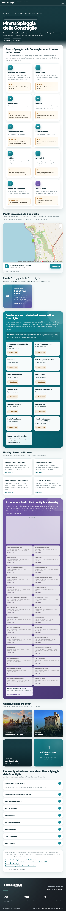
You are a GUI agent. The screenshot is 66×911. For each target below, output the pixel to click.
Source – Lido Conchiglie (12, 864)
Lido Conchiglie (18, 13)
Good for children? (11, 808)
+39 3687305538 (41, 406)
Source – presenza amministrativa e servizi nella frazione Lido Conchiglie (26, 862)
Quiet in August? (10, 829)
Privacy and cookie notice (54, 889)
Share (8, 40)
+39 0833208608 (14, 348)
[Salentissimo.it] (8, 2)
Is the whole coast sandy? (13, 801)
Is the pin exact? (10, 843)
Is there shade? (10, 815)
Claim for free (13, 352)
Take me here (56, 266)
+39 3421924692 (13, 362)
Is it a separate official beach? (15, 783)
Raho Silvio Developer (44, 908)
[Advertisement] (33, 531)
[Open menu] (62, 2)
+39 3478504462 (13, 377)
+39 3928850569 (41, 377)
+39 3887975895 (13, 421)
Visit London (59, 908)
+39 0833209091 (41, 392)
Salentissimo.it (7, 13)
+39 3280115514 (41, 423)
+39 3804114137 (41, 362)
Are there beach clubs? (12, 822)
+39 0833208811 (41, 346)
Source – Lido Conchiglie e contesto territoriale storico (21, 860)
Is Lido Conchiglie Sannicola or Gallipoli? (18, 794)
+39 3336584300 (14, 392)
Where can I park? (11, 836)
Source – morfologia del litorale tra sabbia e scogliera (20, 866)
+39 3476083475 (13, 406)
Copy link (18, 40)
